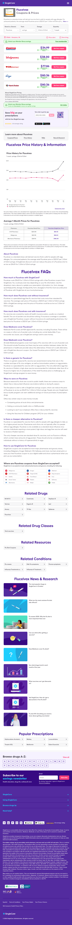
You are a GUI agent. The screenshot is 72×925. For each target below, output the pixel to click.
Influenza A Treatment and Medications (35, 569)
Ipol (50, 504)
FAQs (43, 138)
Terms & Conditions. (44, 783)
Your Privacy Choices (41, 902)
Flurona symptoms (54, 564)
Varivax (7, 504)
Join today (63, 105)
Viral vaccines (9, 531)
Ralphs (32, 479)
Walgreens (12, 470)
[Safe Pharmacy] (11, 886)
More (65, 21)
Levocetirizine (53, 739)
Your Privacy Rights (27, 902)
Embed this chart (60, 208)
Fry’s (53, 476)
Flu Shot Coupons (10, 548)
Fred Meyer (33, 476)
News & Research (59, 138)
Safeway (54, 479)
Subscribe (64, 777)
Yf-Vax (29, 509)
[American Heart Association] (18, 891)
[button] (12, 37)
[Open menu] (68, 3)
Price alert (52, 37)
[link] (63, 37)
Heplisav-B (52, 499)
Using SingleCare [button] (10, 800)
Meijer (32, 482)
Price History (28, 138)
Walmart (54, 470)
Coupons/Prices (12, 138)
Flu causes (8, 564)
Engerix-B (30, 504)
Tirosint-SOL (9, 744)
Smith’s (11, 476)
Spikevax (51, 509)
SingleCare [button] (7, 794)
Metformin (30, 744)
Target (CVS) (33, 473)
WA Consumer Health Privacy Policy (13, 906)
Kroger (32, 470)
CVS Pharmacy (13, 473)
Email (40, 774)
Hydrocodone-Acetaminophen (13, 739)
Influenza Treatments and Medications (13, 569)
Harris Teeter (12, 479)
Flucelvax (8, 514)
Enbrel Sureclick (54, 744)
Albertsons (12, 482)
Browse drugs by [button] (10, 805)
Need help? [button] (7, 811)
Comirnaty (30, 499)
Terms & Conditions (14, 902)
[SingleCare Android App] (39, 822)
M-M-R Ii (7, 499)
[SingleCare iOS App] (28, 822)
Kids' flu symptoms (33, 564)
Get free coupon (59, 48)
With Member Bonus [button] (44, 50)
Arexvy (7, 509)
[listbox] (12, 29)
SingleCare (10, 918)
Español (5, 902)
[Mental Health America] (7, 891)
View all (66, 757)
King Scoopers (56, 473)
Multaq (29, 739)
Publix (53, 482)
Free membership (61, 41)
